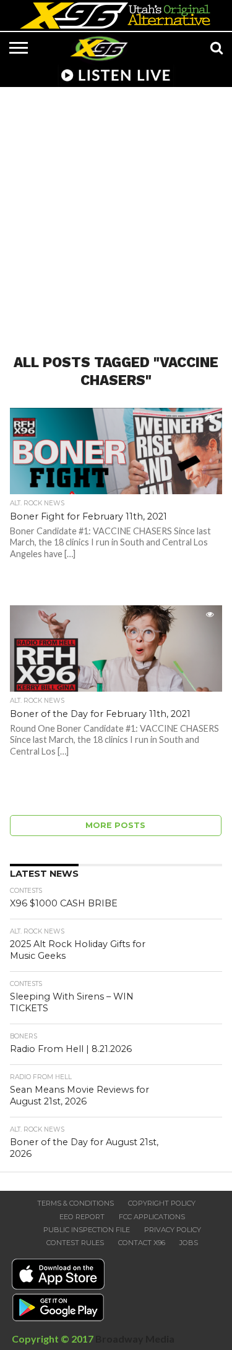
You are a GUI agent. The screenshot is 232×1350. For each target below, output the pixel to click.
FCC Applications (152, 1216)
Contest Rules (75, 1242)
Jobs (188, 1242)
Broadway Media (134, 1338)
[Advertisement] (116, 213)
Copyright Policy (161, 1203)
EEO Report (82, 1216)
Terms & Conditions (75, 1203)
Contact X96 (141, 1242)
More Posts (115, 825)
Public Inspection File (86, 1229)
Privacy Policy (172, 1229)
